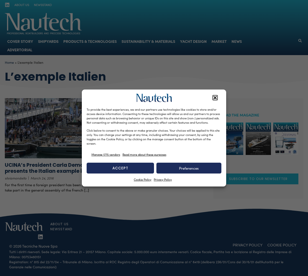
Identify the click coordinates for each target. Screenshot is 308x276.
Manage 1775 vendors (105, 154)
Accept (120, 168)
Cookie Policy (142, 179)
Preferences (189, 168)
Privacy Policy (163, 179)
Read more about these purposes (144, 154)
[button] (215, 98)
